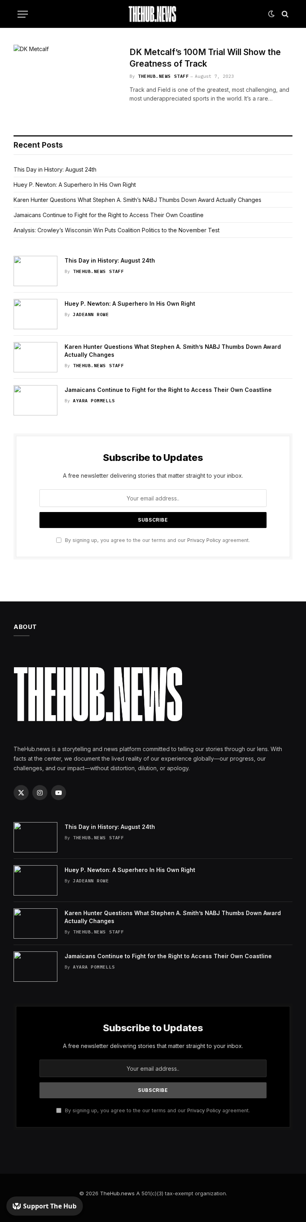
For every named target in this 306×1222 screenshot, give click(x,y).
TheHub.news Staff (163, 76)
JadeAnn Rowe (91, 314)
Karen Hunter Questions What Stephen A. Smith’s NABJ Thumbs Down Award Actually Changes (137, 199)
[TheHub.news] (153, 14)
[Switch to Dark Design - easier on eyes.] (271, 14)
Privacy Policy (204, 540)
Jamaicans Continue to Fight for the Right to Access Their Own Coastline (109, 215)
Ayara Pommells (94, 400)
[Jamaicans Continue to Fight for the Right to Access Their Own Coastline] (35, 400)
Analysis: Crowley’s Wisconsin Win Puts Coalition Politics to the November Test (117, 230)
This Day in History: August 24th (55, 169)
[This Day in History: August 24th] (35, 271)
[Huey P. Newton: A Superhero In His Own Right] (35, 314)
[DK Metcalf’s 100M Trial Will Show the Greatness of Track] (67, 80)
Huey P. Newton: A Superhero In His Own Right (75, 184)
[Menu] (23, 14)
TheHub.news (117, 1193)
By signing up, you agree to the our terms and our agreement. (156, 540)
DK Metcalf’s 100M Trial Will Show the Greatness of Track (205, 58)
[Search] (284, 14)
